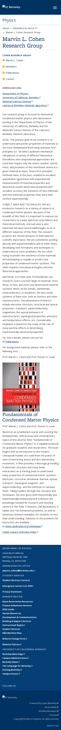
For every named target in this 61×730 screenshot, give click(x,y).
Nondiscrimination (49, 711)
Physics (9, 20)
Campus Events (11, 673)
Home (5, 28)
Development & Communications (19, 617)
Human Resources (11, 613)
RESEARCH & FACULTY (25, 28)
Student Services (11, 629)
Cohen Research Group (16, 55)
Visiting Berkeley (12, 669)
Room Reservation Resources (17, 601)
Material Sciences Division (17, 101)
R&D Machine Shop (12, 633)
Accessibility (52, 707)
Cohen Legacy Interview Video (20, 532)
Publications (12, 72)
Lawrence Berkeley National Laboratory (25, 105)
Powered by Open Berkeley (44, 703)
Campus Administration (15, 658)
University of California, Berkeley (21, 97)
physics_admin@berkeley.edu (18, 570)
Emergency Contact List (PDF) (17, 586)
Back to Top (53, 725)
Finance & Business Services (17, 605)
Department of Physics (15, 93)
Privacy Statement (12, 591)
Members (11, 66)
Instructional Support (13, 625)
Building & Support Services (16, 621)
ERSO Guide (8, 609)
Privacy (54, 714)
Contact (10, 79)
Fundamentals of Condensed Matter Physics (30, 417)
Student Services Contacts (16, 580)
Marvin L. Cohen (14, 60)
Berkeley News (11, 662)
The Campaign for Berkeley (17, 666)
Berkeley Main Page (13, 654)
